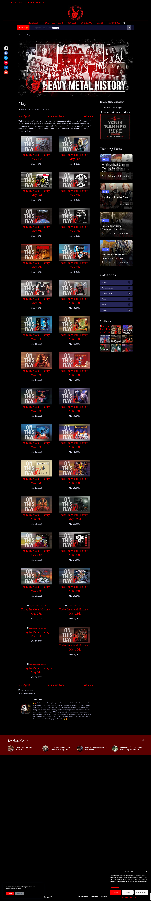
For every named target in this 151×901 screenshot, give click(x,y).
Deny (128, 892)
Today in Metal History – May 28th (74, 611)
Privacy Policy (132, 897)
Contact (71, 23)
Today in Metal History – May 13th (36, 373)
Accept (115, 892)
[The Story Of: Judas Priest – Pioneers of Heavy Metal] (45, 748)
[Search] (124, 23)
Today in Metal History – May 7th (36, 265)
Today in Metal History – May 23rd (36, 553)
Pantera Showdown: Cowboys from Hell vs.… (115, 227)
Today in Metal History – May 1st (36, 156)
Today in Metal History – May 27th (36, 611)
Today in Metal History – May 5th (36, 228)
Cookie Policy (124, 897)
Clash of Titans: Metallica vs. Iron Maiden (96, 748)
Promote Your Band (34, 2)
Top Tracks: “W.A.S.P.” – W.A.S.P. (24, 748)
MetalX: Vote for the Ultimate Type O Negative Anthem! (131, 748)
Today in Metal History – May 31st (36, 670)
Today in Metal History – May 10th (74, 300)
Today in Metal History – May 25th (36, 588)
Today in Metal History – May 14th (74, 373)
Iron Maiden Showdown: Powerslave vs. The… (114, 256)
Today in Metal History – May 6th (74, 228)
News (46, 23)
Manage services (115, 887)
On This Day (86, 23)
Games (100, 23)
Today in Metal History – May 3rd (36, 193)
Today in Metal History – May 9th (36, 300)
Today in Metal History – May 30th (74, 647)
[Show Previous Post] (126, 27)
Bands (105, 192)
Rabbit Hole (114, 23)
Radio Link (16, 2)
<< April (24, 116)
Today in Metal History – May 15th (36, 408)
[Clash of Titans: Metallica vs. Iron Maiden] (80, 748)
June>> (89, 116)
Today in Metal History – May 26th (74, 588)
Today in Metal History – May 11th (36, 337)
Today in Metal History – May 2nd (74, 156)
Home (21, 34)
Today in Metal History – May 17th (36, 445)
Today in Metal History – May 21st (36, 517)
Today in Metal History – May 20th (74, 480)
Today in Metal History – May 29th (36, 634)
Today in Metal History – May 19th (36, 480)
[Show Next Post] (132, 27)
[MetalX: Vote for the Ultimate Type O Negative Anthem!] (115, 748)
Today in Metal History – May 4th (74, 193)
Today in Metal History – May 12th (74, 337)
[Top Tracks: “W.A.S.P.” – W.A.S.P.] (11, 748)
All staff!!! (57, 23)
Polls (105, 160)
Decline (19, 893)
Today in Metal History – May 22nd (74, 517)
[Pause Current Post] (129, 27)
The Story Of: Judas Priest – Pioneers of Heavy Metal (61, 748)
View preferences (141, 892)
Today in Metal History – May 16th (74, 408)
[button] (147, 871)
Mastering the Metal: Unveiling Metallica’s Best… (113, 168)
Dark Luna (26, 109)
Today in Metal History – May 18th (74, 445)
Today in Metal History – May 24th (74, 553)
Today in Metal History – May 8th (74, 265)
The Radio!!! (33, 23)
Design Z (48, 897)
